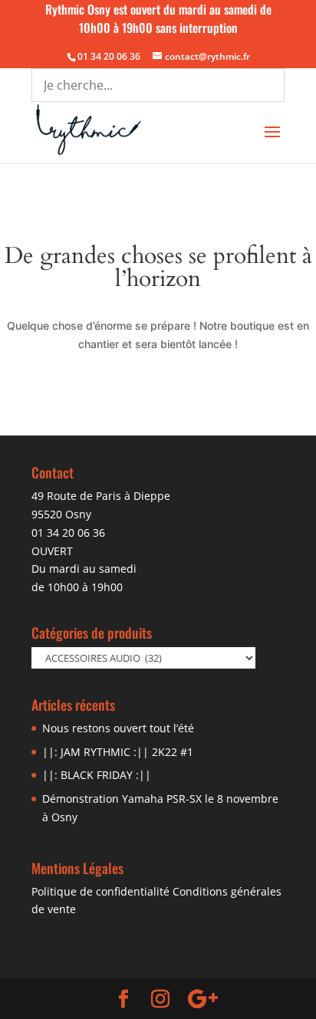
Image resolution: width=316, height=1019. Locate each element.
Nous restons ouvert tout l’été (118, 728)
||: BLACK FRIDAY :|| (96, 775)
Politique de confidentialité (100, 891)
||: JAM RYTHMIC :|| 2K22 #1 (117, 752)
